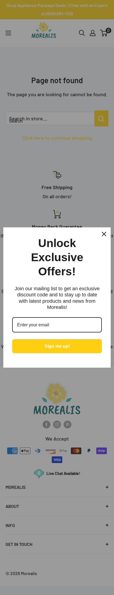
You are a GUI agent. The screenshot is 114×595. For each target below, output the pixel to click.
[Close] (104, 234)
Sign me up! (57, 346)
